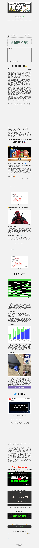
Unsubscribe (20, 545)
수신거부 (18, 545)
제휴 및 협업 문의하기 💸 (19, 526)
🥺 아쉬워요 (28, 533)
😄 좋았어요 (10, 533)
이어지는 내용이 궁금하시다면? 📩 (19, 387)
